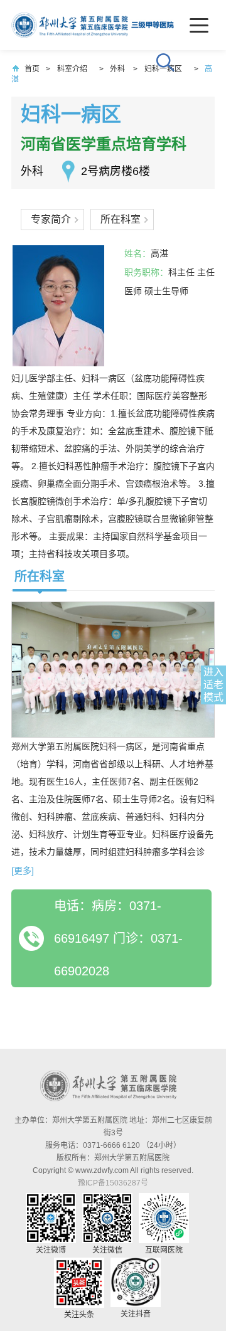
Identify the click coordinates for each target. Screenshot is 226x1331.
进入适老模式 (213, 685)
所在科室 (120, 219)
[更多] (22, 871)
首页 (32, 69)
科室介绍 (72, 69)
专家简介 (51, 219)
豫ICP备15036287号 (113, 1183)
